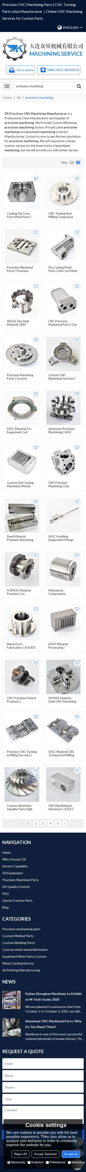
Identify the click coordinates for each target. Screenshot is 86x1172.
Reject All (20, 1154)
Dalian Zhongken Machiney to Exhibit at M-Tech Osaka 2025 (53, 996)
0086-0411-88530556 (63, 70)
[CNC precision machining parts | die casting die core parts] (63, 300)
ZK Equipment (12, 873)
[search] (78, 86)
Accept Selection (45, 1154)
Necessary (18, 1162)
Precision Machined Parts (20, 880)
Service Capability (15, 866)
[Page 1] (21, 823)
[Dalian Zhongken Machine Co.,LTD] (43, 49)
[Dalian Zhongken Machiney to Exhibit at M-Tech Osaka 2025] (11, 1000)
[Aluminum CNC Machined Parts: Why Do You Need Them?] (11, 1027)
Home (7, 97)
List (72, 162)
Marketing (78, 1162)
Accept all (71, 1154)
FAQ (5, 893)
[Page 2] (65, 823)
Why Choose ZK (14, 859)
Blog (5, 907)
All (18, 97)
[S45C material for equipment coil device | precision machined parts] (22, 408)
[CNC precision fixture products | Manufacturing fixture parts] (22, 677)
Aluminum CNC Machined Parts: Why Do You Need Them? (53, 1024)
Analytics (37, 1162)
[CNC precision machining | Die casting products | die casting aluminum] (63, 461)
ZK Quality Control (16, 887)
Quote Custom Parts (17, 900)
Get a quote (25, 70)
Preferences (58, 1162)
